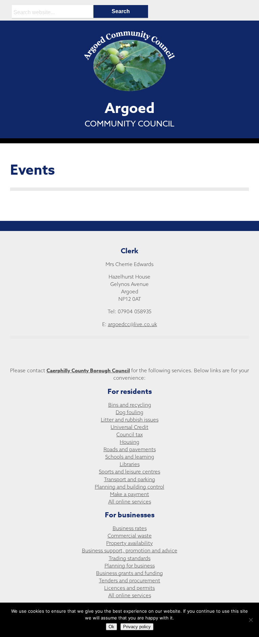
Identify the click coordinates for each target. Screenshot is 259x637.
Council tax (129, 434)
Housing (129, 442)
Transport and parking (129, 479)
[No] (250, 619)
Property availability (129, 543)
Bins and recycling (129, 405)
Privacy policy (137, 626)
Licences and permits (129, 588)
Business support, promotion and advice (129, 550)
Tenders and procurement (129, 580)
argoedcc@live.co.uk (132, 324)
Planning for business (130, 565)
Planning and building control (129, 487)
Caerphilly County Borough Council (88, 370)
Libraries (130, 464)
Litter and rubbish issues (130, 419)
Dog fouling (129, 412)
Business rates (130, 528)
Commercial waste (130, 535)
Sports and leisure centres (129, 471)
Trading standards (129, 558)
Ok (111, 626)
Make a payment (129, 494)
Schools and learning (129, 457)
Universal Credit (129, 427)
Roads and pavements (130, 449)
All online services (129, 501)
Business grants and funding (129, 573)
